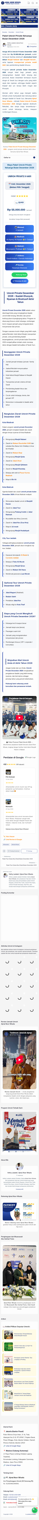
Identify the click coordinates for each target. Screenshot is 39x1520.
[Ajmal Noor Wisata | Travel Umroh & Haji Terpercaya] (11, 2)
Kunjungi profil (19, 1189)
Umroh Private (15, 844)
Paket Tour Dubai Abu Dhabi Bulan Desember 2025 (17, 859)
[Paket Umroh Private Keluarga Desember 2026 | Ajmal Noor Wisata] (19, 130)
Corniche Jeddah (12, 558)
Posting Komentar (14, 851)
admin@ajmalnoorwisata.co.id (16, 1499)
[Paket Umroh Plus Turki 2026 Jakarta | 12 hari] (10, 22)
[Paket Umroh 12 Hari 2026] (29, 15)
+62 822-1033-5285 (15, 1495)
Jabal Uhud (17, 461)
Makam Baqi (17, 453)
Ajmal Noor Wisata (30, 1178)
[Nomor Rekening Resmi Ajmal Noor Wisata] (19, 1220)
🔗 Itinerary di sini (19, 281)
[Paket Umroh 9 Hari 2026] (10, 15)
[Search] (33, 3)
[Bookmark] (4, 851)
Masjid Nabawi (14, 60)
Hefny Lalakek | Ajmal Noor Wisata (21, 874)
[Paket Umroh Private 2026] (29, 22)
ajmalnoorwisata (31, 1514)
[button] (32, 46)
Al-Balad (24, 555)
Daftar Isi (7, 157)
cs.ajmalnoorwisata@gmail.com (17, 1497)
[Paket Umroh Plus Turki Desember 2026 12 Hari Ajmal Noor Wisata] (19, 1153)
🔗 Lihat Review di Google (12, 839)
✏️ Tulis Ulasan (8, 836)
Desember (6, 844)
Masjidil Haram (30, 60)
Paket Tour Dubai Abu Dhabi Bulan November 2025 (21, 865)
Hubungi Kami (21, 275)
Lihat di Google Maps (13, 1446)
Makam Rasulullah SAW (22, 443)
